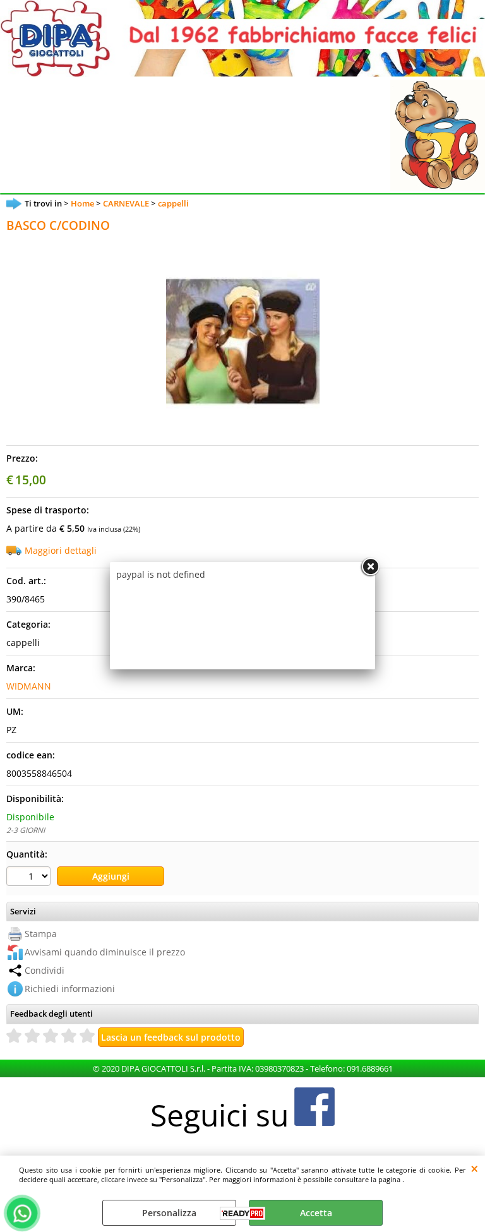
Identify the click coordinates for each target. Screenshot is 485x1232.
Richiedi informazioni (70, 989)
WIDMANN (28, 686)
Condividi (44, 970)
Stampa (41, 934)
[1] (30, 877)
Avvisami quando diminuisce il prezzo (105, 952)
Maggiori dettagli (61, 550)
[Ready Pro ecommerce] (242, 1213)
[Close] (370, 567)
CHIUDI (474, 1168)
